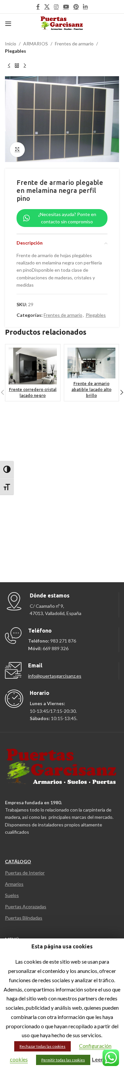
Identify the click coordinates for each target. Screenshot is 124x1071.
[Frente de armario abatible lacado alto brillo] (91, 363)
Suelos (12, 895)
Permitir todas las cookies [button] (63, 1060)
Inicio (10, 43)
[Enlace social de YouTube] (66, 7)
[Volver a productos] (17, 66)
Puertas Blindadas (23, 918)
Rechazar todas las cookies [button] (42, 1046)
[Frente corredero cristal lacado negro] (33, 366)
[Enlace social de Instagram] (56, 7)
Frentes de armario (74, 43)
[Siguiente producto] (25, 66)
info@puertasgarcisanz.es (54, 676)
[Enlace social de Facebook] (38, 7)
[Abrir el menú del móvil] (8, 23)
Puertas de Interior (25, 872)
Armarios (14, 884)
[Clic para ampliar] (17, 149)
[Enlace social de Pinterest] (76, 7)
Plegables (15, 51)
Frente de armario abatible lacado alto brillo (91, 389)
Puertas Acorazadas (25, 906)
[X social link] (47, 7)
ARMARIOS (35, 43)
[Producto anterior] (9, 66)
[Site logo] (62, 23)
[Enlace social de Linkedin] (85, 7)
